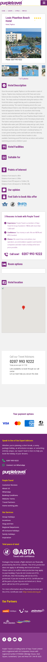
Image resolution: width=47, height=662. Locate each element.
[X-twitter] (20, 639)
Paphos (24, 11)
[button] (42, 70)
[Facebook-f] (4, 639)
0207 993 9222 (32, 254)
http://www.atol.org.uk (31, 592)
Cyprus (17, 11)
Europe (10, 11)
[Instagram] (9, 639)
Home (3, 11)
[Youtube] (15, 639)
